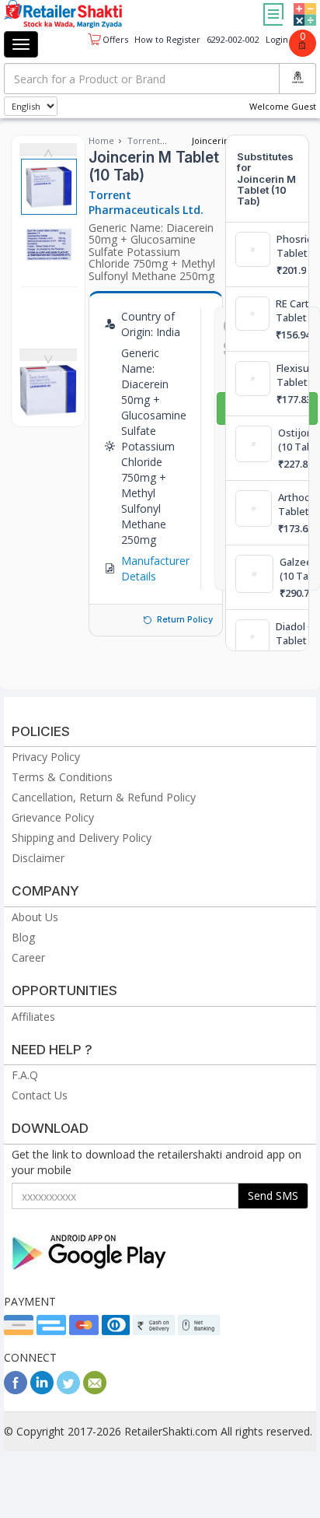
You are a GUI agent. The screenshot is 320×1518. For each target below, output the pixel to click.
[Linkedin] (42, 1390)
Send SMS (273, 1195)
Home (101, 140)
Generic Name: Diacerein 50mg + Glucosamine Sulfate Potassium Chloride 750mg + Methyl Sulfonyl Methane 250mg (152, 251)
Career (28, 957)
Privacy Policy (46, 756)
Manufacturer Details (155, 568)
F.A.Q (25, 1075)
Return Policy (185, 619)
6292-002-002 (233, 39)
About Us (35, 917)
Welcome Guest (282, 106)
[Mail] (94, 1390)
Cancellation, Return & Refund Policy (104, 797)
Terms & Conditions (62, 777)
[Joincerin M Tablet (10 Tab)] (48, 410)
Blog (23, 937)
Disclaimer (38, 857)
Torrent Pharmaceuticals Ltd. (146, 202)
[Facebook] (15, 1390)
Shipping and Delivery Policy (81, 837)
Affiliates (33, 1016)
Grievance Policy (53, 817)
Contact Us (40, 1095)
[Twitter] (68, 1390)
